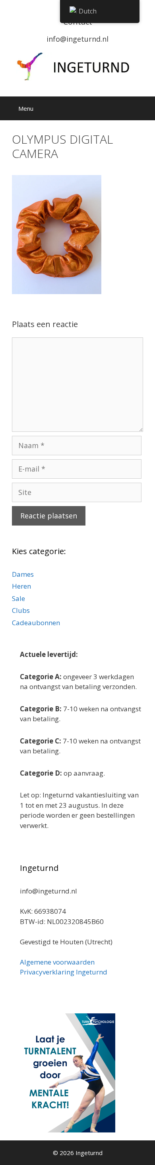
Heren (21, 586)
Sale (18, 598)
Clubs (21, 610)
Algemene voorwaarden (57, 962)
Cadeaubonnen (36, 622)
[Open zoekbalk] (143, 108)
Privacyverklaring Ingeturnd (63, 971)
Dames (23, 574)
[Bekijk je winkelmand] (121, 108)
